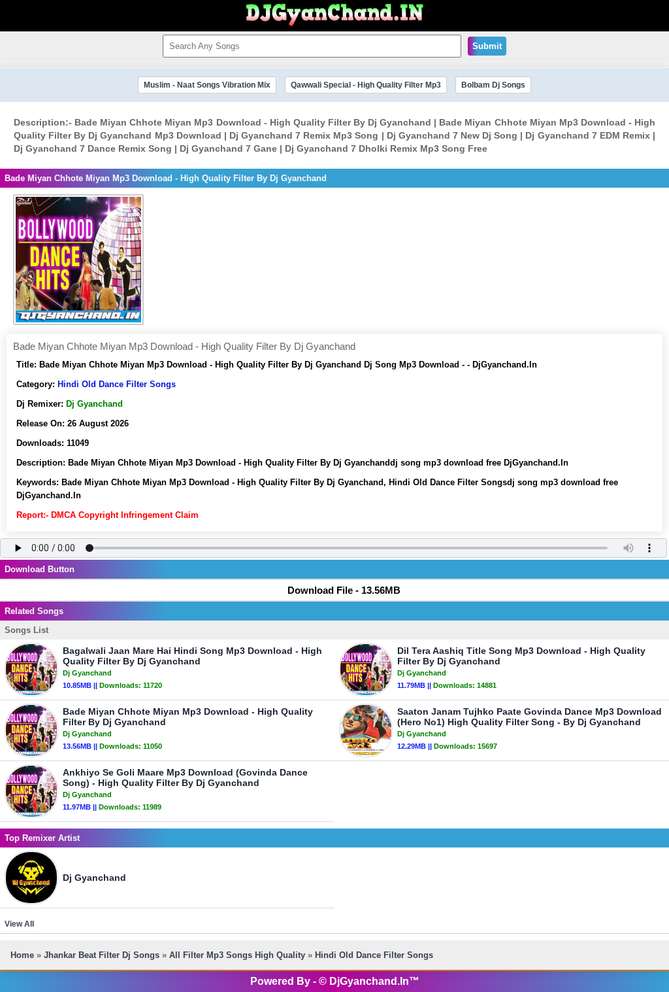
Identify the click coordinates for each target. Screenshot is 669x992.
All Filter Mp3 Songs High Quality (237, 955)
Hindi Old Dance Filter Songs (116, 384)
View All (19, 924)
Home (22, 955)
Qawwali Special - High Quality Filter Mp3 (366, 85)
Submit (487, 46)
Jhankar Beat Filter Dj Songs (101, 955)
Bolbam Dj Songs (493, 85)
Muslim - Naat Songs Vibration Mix (207, 85)
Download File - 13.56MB (343, 590)
